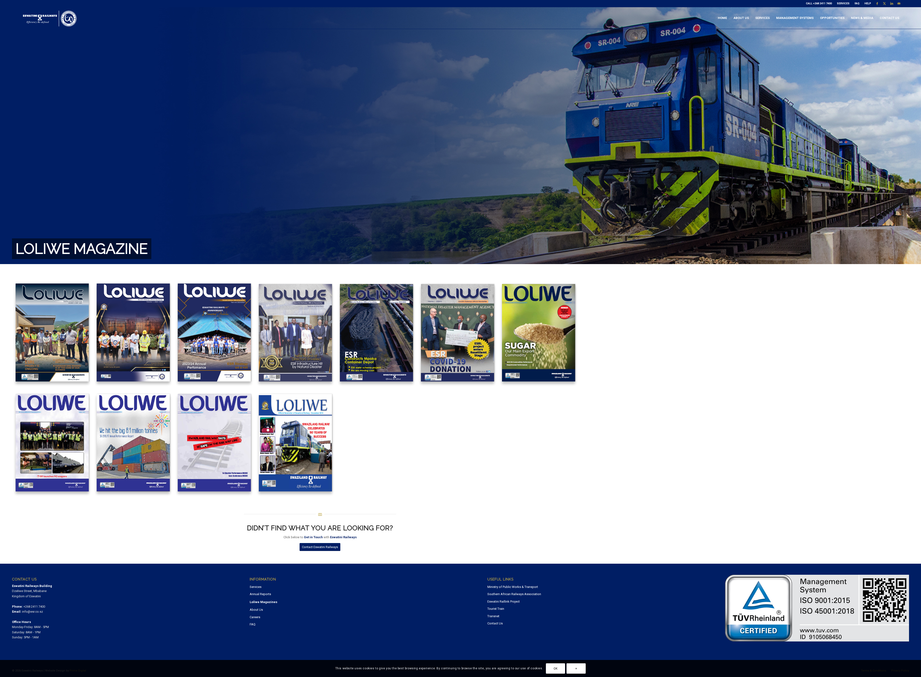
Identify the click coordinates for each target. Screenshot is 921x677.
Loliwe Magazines (263, 602)
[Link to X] (884, 3)
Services (255, 587)
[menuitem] (818, 3)
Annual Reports (260, 594)
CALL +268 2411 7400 (819, 3)
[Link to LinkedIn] (891, 3)
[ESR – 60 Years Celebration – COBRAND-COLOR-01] (49, 18)
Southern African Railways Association (514, 594)
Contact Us (495, 623)
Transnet (493, 616)
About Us (256, 609)
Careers (255, 617)
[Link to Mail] (899, 3)
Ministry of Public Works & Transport (512, 587)
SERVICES (843, 3)
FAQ (857, 3)
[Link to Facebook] (877, 3)
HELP (867, 3)
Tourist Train (495, 609)
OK (556, 668)
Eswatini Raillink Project (503, 601)
